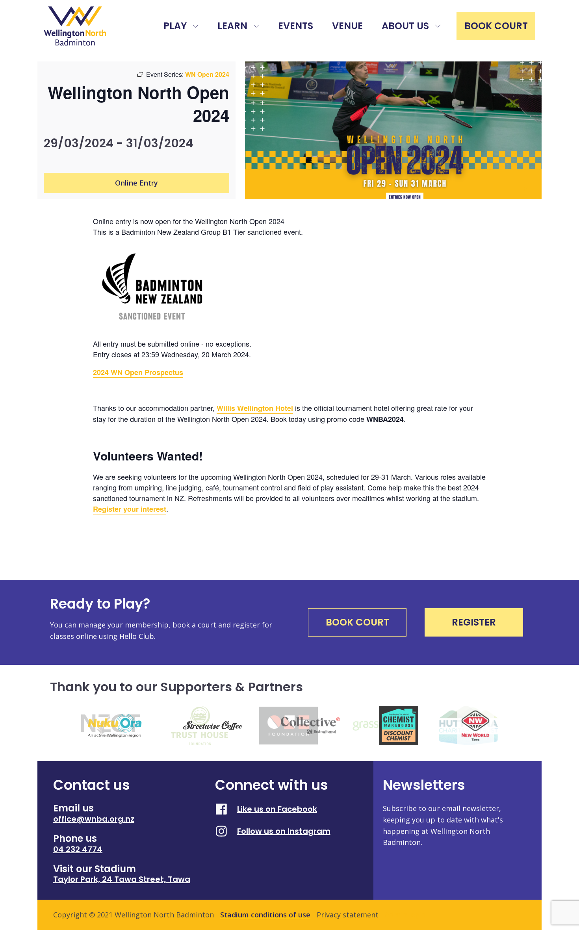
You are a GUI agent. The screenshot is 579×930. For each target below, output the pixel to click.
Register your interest (129, 509)
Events (295, 25)
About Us (405, 25)
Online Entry (136, 182)
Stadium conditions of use (265, 914)
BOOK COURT (496, 25)
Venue (347, 25)
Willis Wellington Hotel (255, 408)
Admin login (405, 914)
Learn (232, 25)
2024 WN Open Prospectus (138, 372)
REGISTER (474, 622)
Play (175, 25)
